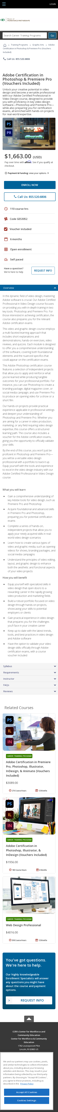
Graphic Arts (38, 44)
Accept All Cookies (26, 1092)
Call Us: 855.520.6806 (16, 58)
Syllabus (7, 666)
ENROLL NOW (29, 185)
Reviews (8, 691)
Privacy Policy (27, 1083)
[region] (26, 1081)
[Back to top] (29, 1031)
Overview (8, 287)
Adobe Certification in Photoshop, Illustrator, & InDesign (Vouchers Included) (26, 850)
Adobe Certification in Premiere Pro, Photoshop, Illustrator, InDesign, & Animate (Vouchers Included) (28, 768)
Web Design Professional (23, 925)
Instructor (8, 678)
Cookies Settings (26, 1100)
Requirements (11, 672)
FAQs (6, 685)
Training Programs (19, 44)
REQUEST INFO (43, 270)
